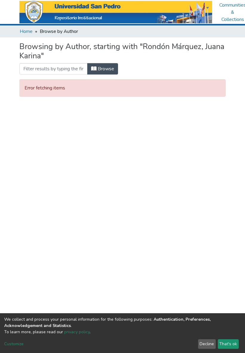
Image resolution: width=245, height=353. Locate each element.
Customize (14, 344)
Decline (207, 344)
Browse (105, 69)
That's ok (228, 344)
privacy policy (77, 332)
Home (26, 31)
